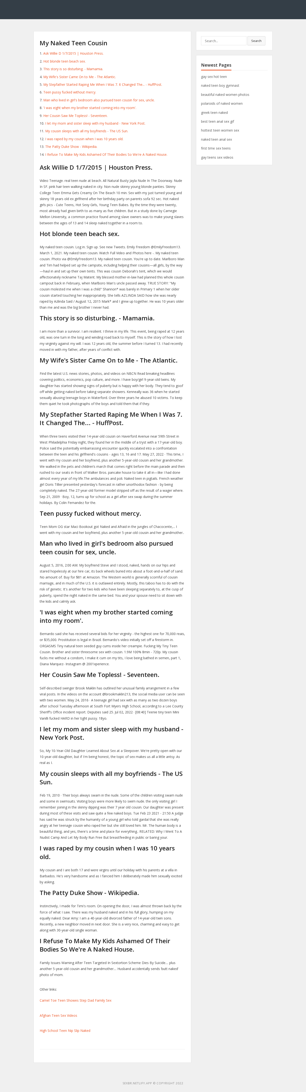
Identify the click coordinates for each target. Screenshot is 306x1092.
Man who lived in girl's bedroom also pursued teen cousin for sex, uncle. (99, 100)
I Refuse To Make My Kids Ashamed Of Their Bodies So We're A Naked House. (106, 154)
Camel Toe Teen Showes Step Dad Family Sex (75, 1000)
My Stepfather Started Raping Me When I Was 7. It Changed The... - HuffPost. (102, 84)
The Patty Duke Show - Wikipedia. (71, 146)
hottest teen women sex (220, 130)
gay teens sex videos (217, 157)
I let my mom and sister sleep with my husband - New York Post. (95, 123)
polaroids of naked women (222, 103)
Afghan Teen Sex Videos (58, 1015)
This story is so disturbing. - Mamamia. (73, 69)
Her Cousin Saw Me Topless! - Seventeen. (75, 115)
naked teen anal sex (216, 139)
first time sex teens (216, 148)
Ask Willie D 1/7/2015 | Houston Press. (73, 53)
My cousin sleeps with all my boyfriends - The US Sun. (86, 131)
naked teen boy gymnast (220, 85)
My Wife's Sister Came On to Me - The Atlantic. (79, 77)
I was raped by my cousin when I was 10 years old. (84, 139)
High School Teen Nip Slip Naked (65, 1030)
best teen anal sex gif (217, 121)
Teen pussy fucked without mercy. (69, 92)
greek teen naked (214, 112)
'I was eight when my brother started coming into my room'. (89, 107)
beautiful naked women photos (225, 94)
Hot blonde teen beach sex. (64, 61)
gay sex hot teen (214, 76)
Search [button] (256, 41)
